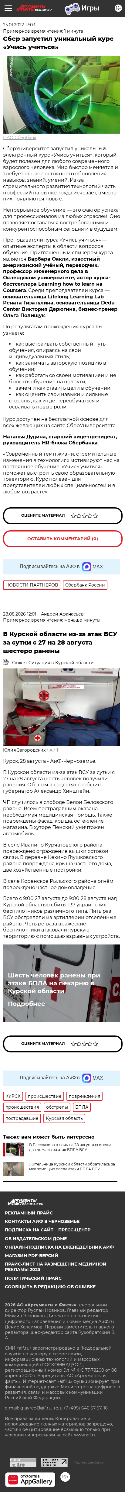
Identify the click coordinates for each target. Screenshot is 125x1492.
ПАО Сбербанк (19, 137)
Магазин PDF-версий (31, 1255)
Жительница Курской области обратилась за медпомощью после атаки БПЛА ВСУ (72, 1166)
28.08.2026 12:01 (19, 614)
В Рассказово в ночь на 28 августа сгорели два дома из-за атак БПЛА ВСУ (70, 1147)
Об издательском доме (36, 1238)
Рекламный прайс (29, 1213)
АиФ (54, 750)
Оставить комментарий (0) (62, 538)
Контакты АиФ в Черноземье (42, 1221)
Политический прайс (33, 1278)
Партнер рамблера (88, 1462)
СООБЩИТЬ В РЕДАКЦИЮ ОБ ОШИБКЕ (50, 1286)
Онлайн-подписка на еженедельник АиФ (59, 1247)
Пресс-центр (74, 1230)
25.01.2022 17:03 (19, 25)
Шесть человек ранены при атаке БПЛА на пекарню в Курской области (54, 983)
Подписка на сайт (29, 1230)
